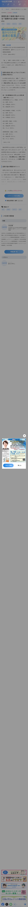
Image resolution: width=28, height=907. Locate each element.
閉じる (19, 465)
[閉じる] (24, 435)
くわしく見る (8, 465)
